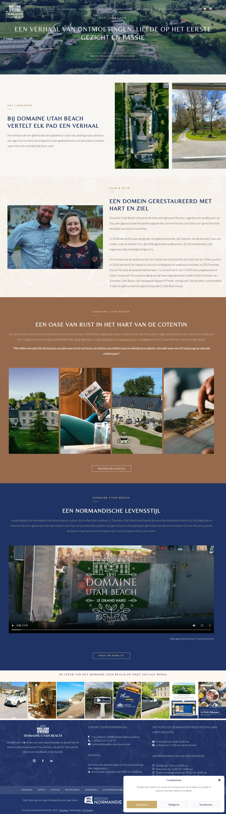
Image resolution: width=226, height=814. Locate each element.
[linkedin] (51, 760)
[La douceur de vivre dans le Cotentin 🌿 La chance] (99, 700)
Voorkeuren (205, 804)
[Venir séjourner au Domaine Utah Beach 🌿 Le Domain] (155, 700)
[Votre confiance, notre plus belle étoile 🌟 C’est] (127, 700)
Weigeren (173, 804)
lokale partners (127, 339)
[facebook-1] (42, 760)
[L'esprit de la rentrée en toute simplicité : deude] (14, 700)
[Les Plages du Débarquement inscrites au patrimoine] (70, 700)
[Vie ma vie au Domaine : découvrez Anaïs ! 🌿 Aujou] (42, 700)
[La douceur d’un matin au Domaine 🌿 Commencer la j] (212, 700)
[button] (219, 780)
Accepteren (142, 804)
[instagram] (34, 760)
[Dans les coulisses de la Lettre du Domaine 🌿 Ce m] (184, 700)
